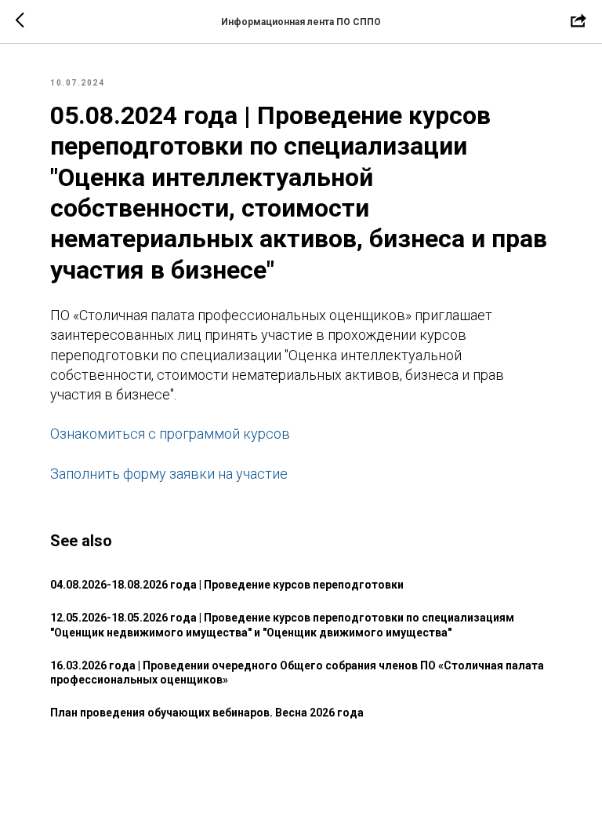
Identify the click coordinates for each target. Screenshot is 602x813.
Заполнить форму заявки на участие (169, 473)
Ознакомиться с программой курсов (170, 433)
